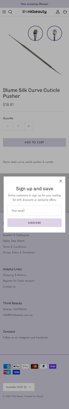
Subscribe (34, 223)
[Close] (61, 181)
